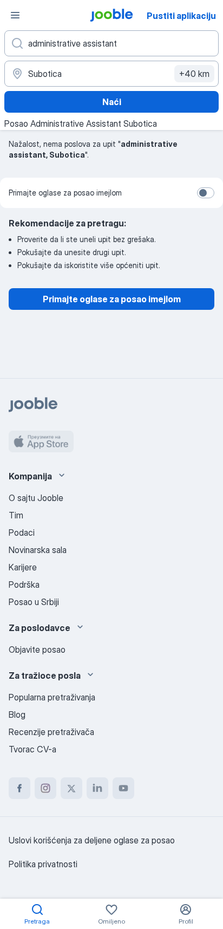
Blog (17, 714)
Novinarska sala (38, 549)
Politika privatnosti (43, 864)
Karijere (23, 567)
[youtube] (123, 788)
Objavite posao (37, 649)
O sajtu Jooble (36, 497)
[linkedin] (97, 788)
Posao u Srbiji (34, 601)
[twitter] (71, 788)
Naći (111, 101)
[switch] (205, 192)
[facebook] (19, 788)
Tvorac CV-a (32, 749)
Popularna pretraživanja (52, 697)
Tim (16, 515)
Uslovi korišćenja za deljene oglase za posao (92, 840)
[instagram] (45, 788)
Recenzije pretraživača (51, 731)
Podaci (22, 532)
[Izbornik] (15, 15)
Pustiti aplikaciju (181, 15)
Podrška (24, 584)
